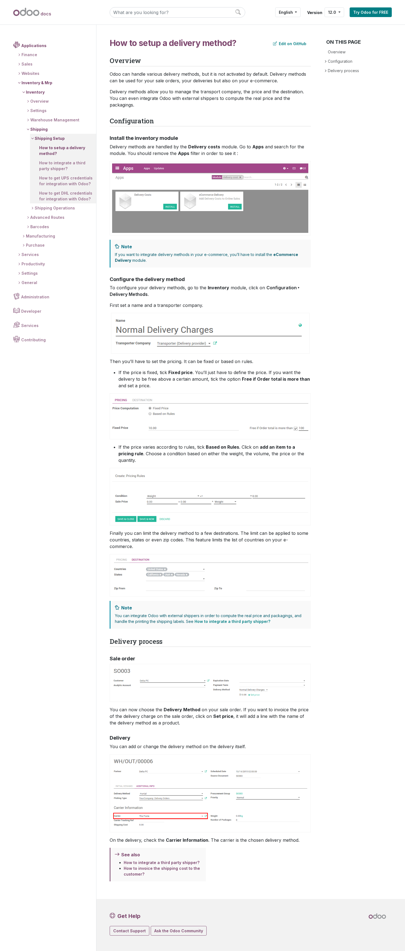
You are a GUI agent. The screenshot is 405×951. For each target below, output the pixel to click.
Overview (39, 101)
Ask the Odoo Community (178, 930)
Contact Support (129, 930)
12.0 (332, 12)
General (29, 282)
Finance (29, 54)
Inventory (35, 92)
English (286, 12)
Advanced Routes (47, 217)
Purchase (35, 245)
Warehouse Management (54, 120)
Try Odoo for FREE (370, 12)
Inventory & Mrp (36, 82)
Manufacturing (40, 236)
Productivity (33, 263)
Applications (34, 45)
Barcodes (39, 226)
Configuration (340, 61)
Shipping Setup (50, 138)
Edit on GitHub (292, 43)
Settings (38, 110)
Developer (31, 311)
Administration (35, 297)
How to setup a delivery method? (62, 150)
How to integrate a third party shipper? (62, 165)
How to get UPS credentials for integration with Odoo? (66, 181)
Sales (27, 64)
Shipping (39, 129)
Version (314, 12)
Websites (30, 73)
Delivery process (343, 70)
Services (30, 254)
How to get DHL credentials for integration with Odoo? (65, 196)
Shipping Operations (55, 208)
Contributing (33, 339)
